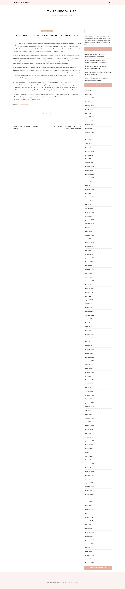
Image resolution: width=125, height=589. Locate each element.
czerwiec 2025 (89, 143)
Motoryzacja (46, 31)
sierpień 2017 (89, 502)
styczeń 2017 (89, 528)
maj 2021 (88, 330)
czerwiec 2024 (89, 189)
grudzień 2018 (89, 441)
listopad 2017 (89, 490)
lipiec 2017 (88, 505)
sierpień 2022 (89, 273)
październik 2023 (90, 220)
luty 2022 (88, 296)
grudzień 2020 (89, 349)
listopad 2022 (89, 262)
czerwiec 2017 (89, 509)
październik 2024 (90, 174)
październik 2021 (90, 311)
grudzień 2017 (89, 486)
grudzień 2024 (89, 166)
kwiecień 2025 (89, 151)
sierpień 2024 (89, 181)
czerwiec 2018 (89, 464)
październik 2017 (90, 494)
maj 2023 (88, 239)
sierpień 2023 (89, 227)
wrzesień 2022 (89, 269)
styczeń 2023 (89, 254)
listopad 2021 (89, 307)
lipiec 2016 (88, 551)
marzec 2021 (89, 338)
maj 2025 (88, 147)
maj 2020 (88, 376)
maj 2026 (88, 101)
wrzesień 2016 (89, 543)
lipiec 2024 (88, 185)
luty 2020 (88, 387)
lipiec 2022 (88, 277)
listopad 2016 (89, 536)
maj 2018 (88, 467)
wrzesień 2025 (89, 132)
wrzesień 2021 (89, 315)
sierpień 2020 (89, 364)
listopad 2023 (89, 216)
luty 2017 (88, 524)
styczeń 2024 (89, 208)
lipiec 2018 (88, 460)
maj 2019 (88, 422)
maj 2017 (88, 513)
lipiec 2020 (88, 368)
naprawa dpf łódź (24, 104)
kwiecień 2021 (89, 334)
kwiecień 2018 (89, 471)
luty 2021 (88, 342)
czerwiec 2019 (89, 418)
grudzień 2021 (89, 303)
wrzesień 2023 (89, 223)
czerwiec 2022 (89, 281)
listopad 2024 (89, 170)
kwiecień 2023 (89, 242)
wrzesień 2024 (89, 178)
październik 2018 (90, 448)
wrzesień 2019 (89, 406)
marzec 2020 (89, 383)
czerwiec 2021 (89, 326)
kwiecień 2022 (89, 288)
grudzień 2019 (89, 395)
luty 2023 (88, 250)
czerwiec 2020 (89, 372)
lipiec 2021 (88, 322)
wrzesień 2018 (89, 452)
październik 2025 (90, 128)
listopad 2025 (89, 124)
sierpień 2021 (89, 319)
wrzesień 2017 (89, 498)
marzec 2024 (89, 201)
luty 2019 (88, 433)
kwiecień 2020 (89, 380)
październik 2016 (90, 540)
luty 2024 (88, 204)
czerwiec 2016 (89, 555)
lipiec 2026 (88, 94)
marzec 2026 (89, 109)
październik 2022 (90, 265)
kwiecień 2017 (89, 517)
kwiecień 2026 (89, 105)
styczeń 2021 (89, 345)
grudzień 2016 (89, 532)
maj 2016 (88, 559)
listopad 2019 (89, 399)
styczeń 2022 (89, 300)
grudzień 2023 (89, 212)
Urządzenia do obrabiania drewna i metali (27, 127)
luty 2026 (88, 113)
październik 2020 (90, 357)
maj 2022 (88, 284)
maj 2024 (88, 193)
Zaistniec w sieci (62, 11)
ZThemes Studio (73, 582)
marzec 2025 (89, 155)
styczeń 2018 (89, 482)
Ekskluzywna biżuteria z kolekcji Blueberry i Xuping (67, 127)
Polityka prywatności (21, 2)
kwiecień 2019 (89, 425)
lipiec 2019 (88, 414)
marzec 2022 (89, 292)
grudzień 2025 (89, 120)
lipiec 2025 (88, 140)
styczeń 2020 (89, 391)
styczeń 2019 (89, 437)
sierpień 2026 (89, 90)
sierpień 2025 (89, 136)
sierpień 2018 (89, 456)
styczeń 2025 (89, 162)
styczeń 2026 (89, 117)
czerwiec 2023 (89, 235)
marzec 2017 (89, 521)
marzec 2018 (89, 475)
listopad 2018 (89, 444)
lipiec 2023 (88, 231)
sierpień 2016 (89, 547)
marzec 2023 (89, 246)
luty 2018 (88, 479)
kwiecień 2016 (89, 563)
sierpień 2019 (89, 410)
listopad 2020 (89, 353)
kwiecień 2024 (89, 197)
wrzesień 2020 (89, 361)
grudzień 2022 (89, 258)
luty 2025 (88, 159)
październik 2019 (90, 403)
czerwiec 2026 (89, 98)
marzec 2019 (89, 429)
